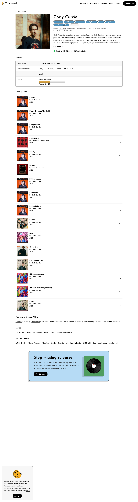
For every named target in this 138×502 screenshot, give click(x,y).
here (28, 490)
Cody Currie (36, 100)
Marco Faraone (34, 343)
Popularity (43, 84)
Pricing (104, 3)
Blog (111, 3)
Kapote (19, 322)
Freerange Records (64, 332)
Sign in (118, 3)
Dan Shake (35, 322)
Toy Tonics (62, 28)
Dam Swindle (63, 343)
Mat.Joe (45, 343)
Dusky (23, 343)
